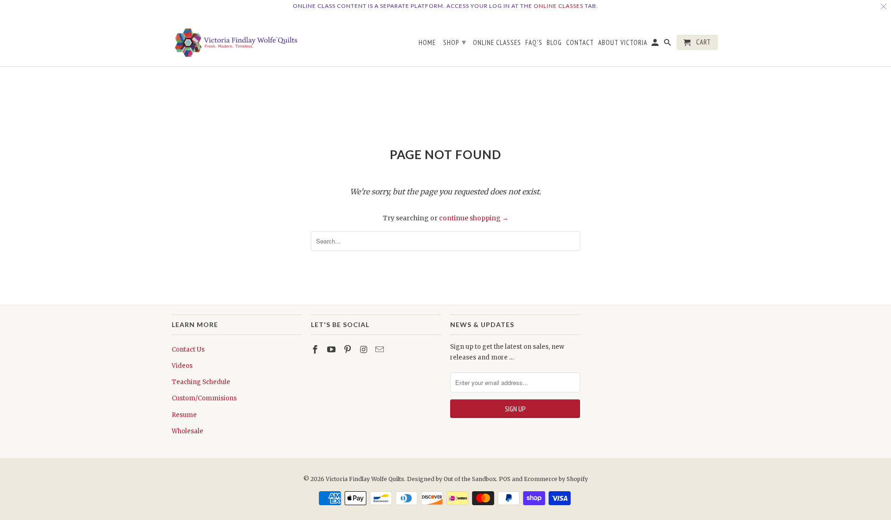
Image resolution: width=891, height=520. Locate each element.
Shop (454, 42)
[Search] (668, 44)
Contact (580, 43)
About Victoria (622, 43)
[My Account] (656, 44)
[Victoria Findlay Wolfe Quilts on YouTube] (332, 349)
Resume (184, 415)
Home (427, 43)
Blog (554, 43)
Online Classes (558, 5)
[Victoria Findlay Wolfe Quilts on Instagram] (364, 349)
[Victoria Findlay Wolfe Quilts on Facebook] (316, 349)
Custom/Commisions (204, 398)
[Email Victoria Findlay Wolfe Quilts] (380, 349)
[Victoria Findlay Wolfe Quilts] (237, 39)
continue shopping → (474, 218)
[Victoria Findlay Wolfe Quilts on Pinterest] (348, 349)
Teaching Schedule (201, 382)
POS (504, 478)
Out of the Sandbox (470, 478)
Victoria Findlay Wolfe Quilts (365, 478)
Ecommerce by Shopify (556, 478)
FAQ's (533, 43)
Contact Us (188, 349)
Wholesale (187, 431)
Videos (182, 366)
